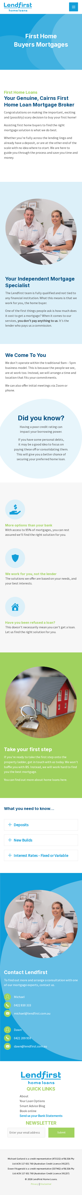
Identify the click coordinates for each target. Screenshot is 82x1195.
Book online (28, 1111)
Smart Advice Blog (32, 1106)
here (63, 780)
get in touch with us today (46, 762)
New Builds (23, 840)
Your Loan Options (32, 1101)
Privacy (34, 1183)
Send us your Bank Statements (41, 1116)
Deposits (21, 824)
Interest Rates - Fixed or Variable (41, 855)
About (24, 1096)
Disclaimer (45, 1183)
